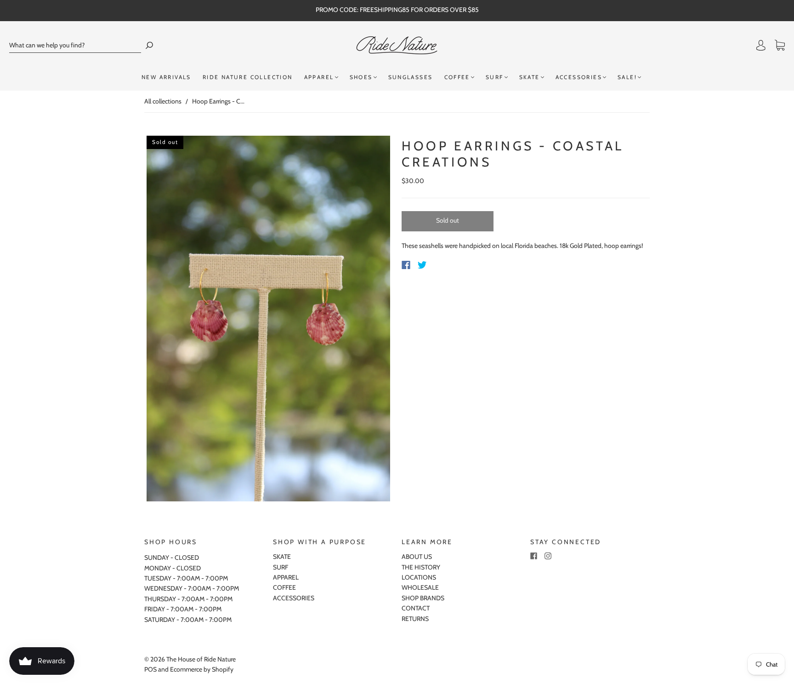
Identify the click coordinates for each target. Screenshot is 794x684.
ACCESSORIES (579, 77)
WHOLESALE (420, 587)
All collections (162, 101)
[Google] (441, 265)
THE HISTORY (421, 567)
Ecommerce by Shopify (201, 669)
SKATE (529, 77)
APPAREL (319, 77)
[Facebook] (406, 265)
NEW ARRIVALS (166, 77)
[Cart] (780, 45)
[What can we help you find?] (75, 45)
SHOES (361, 77)
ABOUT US (417, 556)
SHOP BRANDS (423, 598)
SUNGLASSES (410, 77)
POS (150, 669)
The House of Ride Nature (201, 659)
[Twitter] (422, 265)
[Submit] (149, 45)
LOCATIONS (419, 577)
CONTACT (416, 608)
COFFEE (457, 77)
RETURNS (415, 619)
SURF (495, 77)
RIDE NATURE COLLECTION (248, 77)
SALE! (627, 77)
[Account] (761, 45)
